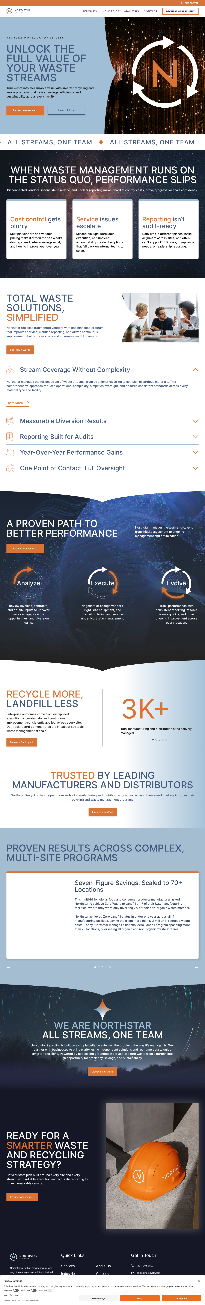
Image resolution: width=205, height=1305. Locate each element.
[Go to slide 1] (153, 740)
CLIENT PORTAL (190, 3)
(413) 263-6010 (145, 1265)
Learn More (66, 110)
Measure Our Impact (21, 742)
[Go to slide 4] (163, 740)
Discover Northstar (103, 1071)
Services (68, 1266)
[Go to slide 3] (159, 740)
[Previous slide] (8, 967)
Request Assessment (25, 110)
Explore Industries (102, 811)
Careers (102, 1274)
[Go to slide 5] (166, 740)
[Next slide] (196, 967)
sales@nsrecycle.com (148, 1273)
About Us (103, 1266)
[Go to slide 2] (156, 740)
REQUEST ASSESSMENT (180, 11)
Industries (69, 1274)
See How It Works (20, 349)
